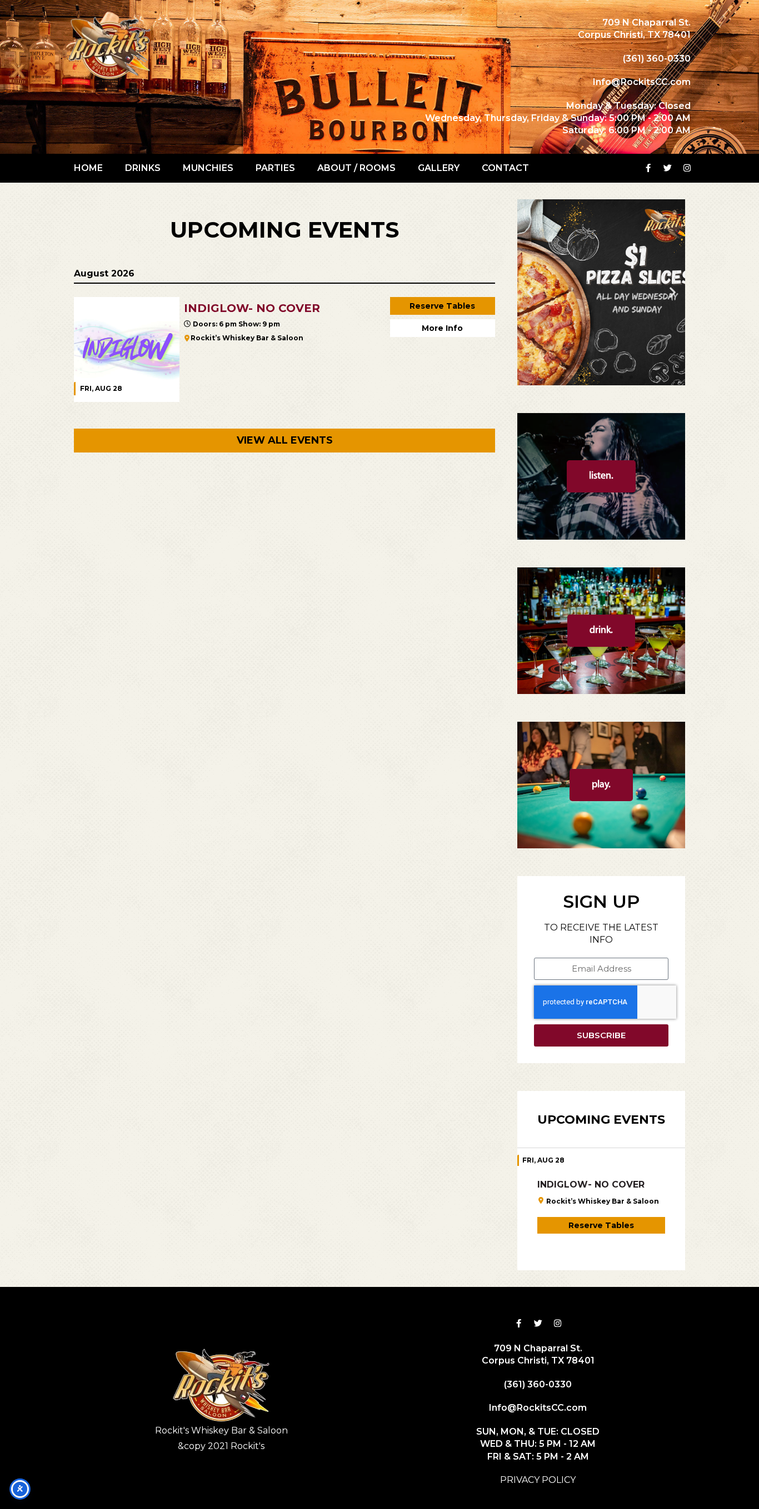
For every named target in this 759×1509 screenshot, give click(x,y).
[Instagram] (687, 168)
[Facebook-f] (648, 168)
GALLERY (439, 168)
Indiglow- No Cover (591, 1184)
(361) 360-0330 (657, 58)
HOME (88, 168)
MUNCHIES (208, 168)
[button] (530, 292)
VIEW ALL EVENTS (285, 440)
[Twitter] (668, 168)
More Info (442, 328)
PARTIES (275, 168)
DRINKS (143, 168)
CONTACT (505, 168)
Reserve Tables (442, 306)
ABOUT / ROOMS (356, 168)
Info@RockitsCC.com (642, 82)
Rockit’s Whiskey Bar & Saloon (247, 338)
